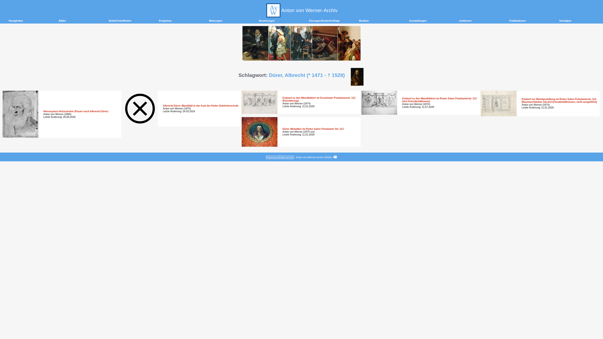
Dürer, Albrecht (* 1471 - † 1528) (307, 75)
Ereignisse (165, 20)
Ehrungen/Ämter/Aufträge (324, 20)
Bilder (62, 20)
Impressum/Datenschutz (279, 157)
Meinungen (215, 20)
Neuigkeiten (16, 20)
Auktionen (465, 20)
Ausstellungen (417, 20)
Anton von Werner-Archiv (309, 10)
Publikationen (517, 20)
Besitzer (364, 20)
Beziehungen (267, 20)
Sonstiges (565, 20)
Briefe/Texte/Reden (120, 20)
